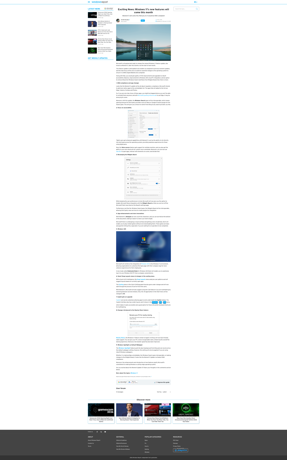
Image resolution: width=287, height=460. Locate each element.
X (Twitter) (101, 432)
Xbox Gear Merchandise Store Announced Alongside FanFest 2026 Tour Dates (186, 420)
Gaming (147, 449)
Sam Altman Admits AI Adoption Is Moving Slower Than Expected (129, 419)
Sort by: (159, 392)
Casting (121, 284)
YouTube (105, 432)
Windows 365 (145, 264)
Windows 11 (134, 373)
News (142, 20)
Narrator (118, 151)
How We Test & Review (122, 446)
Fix (145, 443)
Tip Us (89, 446)
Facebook (97, 432)
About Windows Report (94, 440)
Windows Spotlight (124, 348)
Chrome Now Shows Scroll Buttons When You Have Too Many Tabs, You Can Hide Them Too (157, 420)
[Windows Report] (100, 2)
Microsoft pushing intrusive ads (147, 95)
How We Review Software (123, 449)
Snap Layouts (141, 279)
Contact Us (91, 443)
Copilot (118, 300)
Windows (147, 452)
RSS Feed (175, 440)
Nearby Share (120, 338)
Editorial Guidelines (121, 440)
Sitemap (175, 443)
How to (146, 446)
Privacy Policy (176, 446)
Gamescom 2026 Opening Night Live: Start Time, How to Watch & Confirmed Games (101, 420)
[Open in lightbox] (143, 124)
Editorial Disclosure (121, 443)
